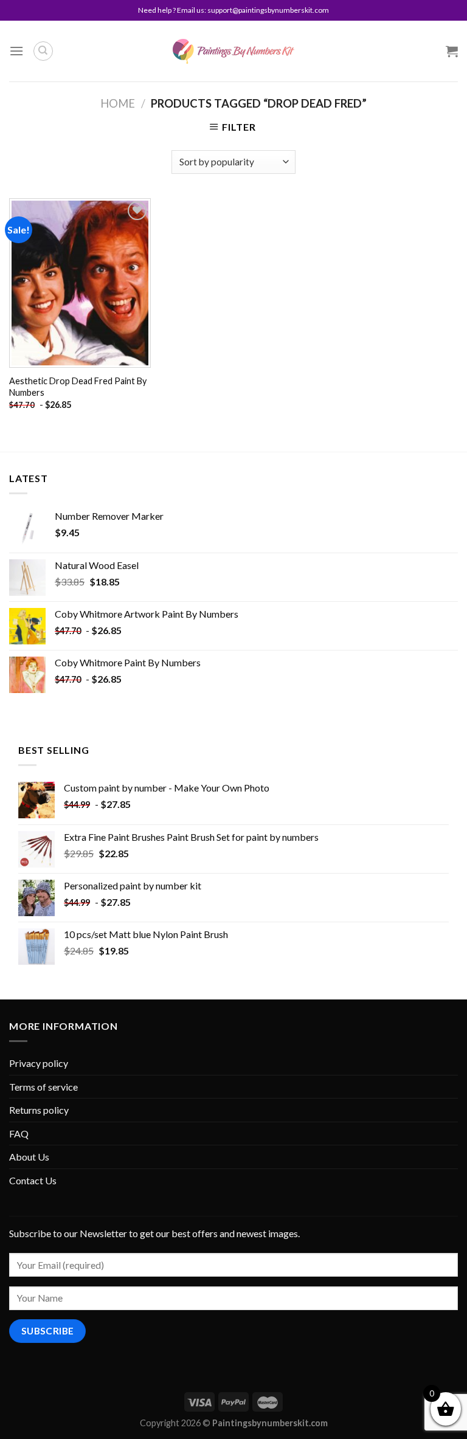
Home (117, 103)
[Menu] (16, 51)
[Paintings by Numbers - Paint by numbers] (233, 51)
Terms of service (43, 1086)
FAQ (19, 1133)
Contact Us (33, 1180)
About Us (29, 1156)
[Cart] (452, 51)
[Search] (43, 51)
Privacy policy (38, 1063)
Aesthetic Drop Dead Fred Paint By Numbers (78, 387)
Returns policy (39, 1110)
